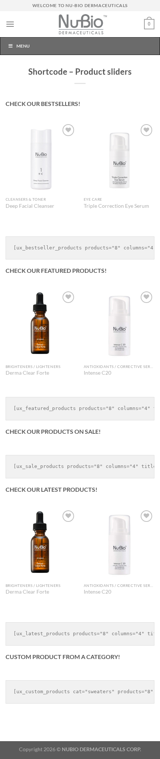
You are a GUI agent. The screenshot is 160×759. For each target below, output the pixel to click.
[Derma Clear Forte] (41, 325)
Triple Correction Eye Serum (116, 206)
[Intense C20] (119, 325)
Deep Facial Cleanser (30, 206)
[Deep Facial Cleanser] (41, 157)
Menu (23, 46)
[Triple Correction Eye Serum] (119, 157)
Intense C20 (97, 373)
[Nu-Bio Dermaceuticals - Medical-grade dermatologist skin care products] (80, 24)
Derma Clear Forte (27, 373)
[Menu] (10, 24)
